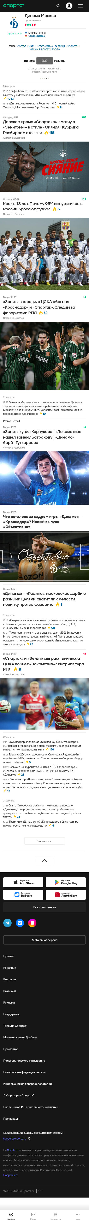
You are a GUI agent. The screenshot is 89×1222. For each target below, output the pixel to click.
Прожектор (10, 1049)
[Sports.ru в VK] (21, 924)
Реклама (9, 1002)
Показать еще (44, 841)
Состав (21, 46)
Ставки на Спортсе (13, 317)
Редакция (9, 968)
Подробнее (10, 1175)
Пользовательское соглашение (24, 1060)
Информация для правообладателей (27, 1084)
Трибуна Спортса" (15, 1026)
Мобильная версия (44, 940)
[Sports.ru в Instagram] (33, 924)
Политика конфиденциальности (24, 1072)
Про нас (8, 956)
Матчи (32, 46)
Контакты (9, 979)
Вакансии (9, 991)
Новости (72, 46)
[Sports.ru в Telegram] (8, 924)
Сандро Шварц (36, 35)
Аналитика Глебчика (14, 137)
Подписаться (14, 33)
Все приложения (44, 907)
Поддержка (11, 1014)
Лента (11, 46)
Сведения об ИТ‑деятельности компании (30, 1107)
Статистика (45, 46)
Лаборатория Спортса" (18, 1095)
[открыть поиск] (58, 6)
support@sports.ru (14, 1138)
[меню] (81, 6)
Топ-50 (56, 49)
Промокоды (11, 1118)
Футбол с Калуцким (14, 447)
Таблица (60, 46)
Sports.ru (12, 1150)
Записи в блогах (39, 49)
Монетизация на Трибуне (20, 1037)
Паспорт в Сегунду (13, 214)
